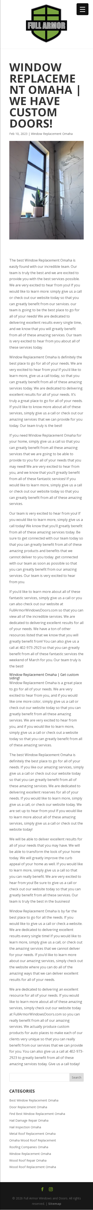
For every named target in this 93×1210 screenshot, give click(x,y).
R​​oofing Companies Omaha (28, 1147)
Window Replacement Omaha (52, 134)
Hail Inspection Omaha (25, 1127)
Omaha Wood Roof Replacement (32, 1140)
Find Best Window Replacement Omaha (37, 1114)
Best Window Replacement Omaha (33, 1100)
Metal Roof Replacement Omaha (32, 1134)
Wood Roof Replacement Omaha (32, 1167)
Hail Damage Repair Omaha (28, 1120)
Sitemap (54, 1204)
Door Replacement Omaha (28, 1107)
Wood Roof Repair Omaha (27, 1160)
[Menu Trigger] (82, 9)
